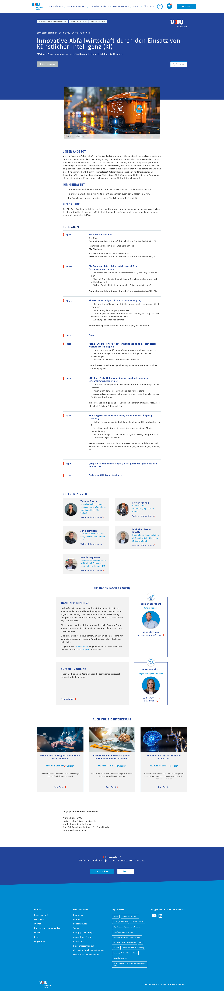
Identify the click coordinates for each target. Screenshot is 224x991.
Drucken (181, 64)
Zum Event (59, 787)
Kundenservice (81, 646)
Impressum (78, 915)
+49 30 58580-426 (150, 697)
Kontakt (126, 871)
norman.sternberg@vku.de (150, 635)
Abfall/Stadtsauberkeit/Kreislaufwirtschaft (52, 21)
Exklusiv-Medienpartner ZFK (86, 954)
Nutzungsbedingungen (83, 945)
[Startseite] (37, 6)
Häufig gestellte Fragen (83, 932)
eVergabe (38, 923)
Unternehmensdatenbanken (47, 928)
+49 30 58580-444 (150, 632)
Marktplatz (39, 919)
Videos (37, 932)
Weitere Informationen (91, 517)
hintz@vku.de (150, 700)
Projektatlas (39, 941)
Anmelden (186, 6)
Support (85, 649)
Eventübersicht (41, 915)
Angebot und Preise (82, 937)
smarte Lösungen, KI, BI (79, 21)
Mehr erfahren (67, 699)
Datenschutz (79, 941)
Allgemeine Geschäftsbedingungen (89, 950)
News (36, 937)
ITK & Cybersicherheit (98, 21)
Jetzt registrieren (101, 871)
